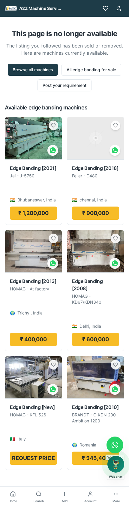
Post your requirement (64, 85)
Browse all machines (33, 69)
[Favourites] (105, 8)
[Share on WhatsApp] (52, 150)
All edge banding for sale (91, 69)
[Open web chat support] (115, 464)
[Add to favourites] (53, 125)
